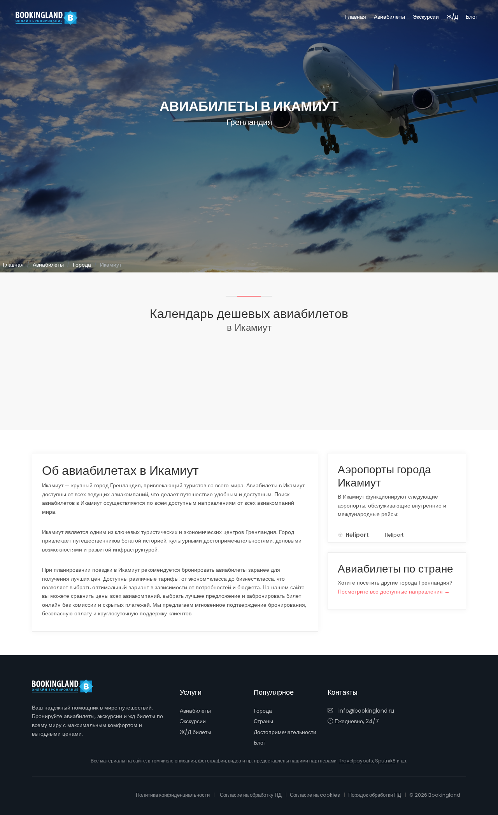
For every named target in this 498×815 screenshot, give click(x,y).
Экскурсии (426, 17)
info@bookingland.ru (365, 711)
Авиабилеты (389, 17)
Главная (355, 17)
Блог (471, 17)
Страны (263, 721)
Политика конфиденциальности (173, 795)
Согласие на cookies (315, 795)
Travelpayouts (356, 760)
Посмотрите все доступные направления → (394, 591)
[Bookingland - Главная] (67, 686)
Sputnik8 (385, 760)
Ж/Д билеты (195, 732)
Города (82, 265)
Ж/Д (452, 17)
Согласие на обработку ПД (251, 795)
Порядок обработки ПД (374, 795)
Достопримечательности (285, 732)
